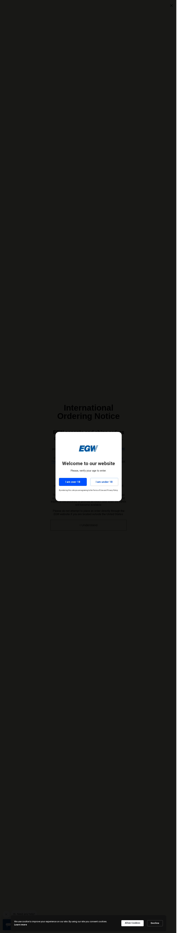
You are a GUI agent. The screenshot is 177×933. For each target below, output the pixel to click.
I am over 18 (71, 481)
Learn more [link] (19, 924)
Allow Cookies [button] (131, 923)
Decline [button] (154, 923)
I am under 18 (103, 481)
